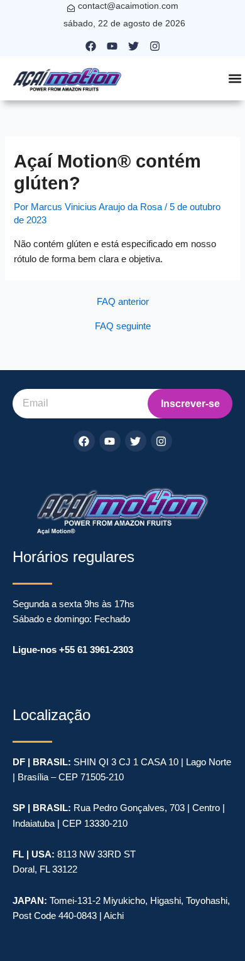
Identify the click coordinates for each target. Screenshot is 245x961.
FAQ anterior (123, 302)
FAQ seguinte (123, 326)
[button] (234, 78)
